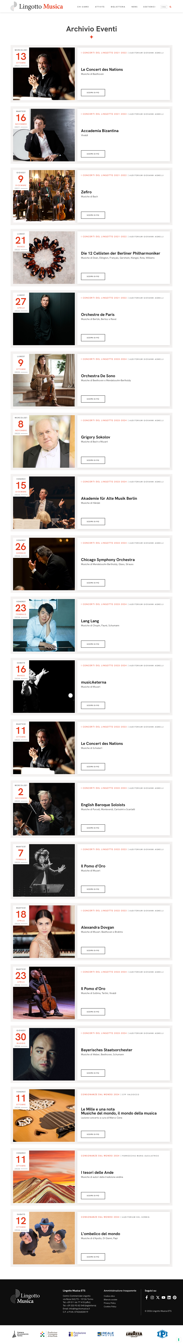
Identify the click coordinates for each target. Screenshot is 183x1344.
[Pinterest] (175, 1297)
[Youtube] (163, 1297)
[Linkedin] (169, 1297)
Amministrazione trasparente (120, 1290)
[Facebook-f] (147, 1297)
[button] (170, 7)
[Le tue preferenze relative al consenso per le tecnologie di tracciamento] (178, 1339)
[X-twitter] (158, 1297)
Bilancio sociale (110, 1299)
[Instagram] (152, 1297)
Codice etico (109, 1296)
